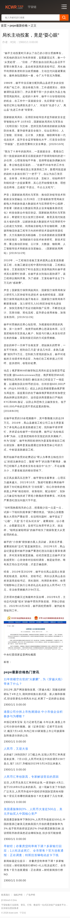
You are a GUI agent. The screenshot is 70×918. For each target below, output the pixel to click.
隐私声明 (18, 895)
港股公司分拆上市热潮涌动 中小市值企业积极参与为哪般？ (33, 714)
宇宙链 (23, 913)
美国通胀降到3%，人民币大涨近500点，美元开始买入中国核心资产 (33, 811)
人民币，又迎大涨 (16, 748)
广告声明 (30, 895)
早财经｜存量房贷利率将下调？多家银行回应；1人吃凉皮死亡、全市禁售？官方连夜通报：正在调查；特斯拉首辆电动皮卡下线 (34, 851)
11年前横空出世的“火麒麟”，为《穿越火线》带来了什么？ (34, 681)
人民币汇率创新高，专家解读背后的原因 (31, 776)
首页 (4, 25)
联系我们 (5, 895)
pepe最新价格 (19, 25)
